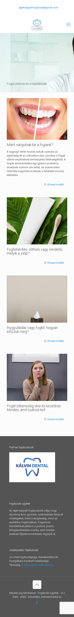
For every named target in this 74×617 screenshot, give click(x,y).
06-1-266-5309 (49, 3)
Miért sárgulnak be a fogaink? (30, 145)
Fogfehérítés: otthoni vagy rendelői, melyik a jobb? (35, 251)
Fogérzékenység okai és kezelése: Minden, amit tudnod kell (34, 408)
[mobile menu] (68, 24)
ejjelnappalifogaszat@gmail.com (38, 7)
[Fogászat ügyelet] (37, 24)
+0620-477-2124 (26, 3)
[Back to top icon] (37, 584)
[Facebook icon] (37, 13)
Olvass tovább (55, 184)
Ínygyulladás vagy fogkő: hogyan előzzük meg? (32, 330)
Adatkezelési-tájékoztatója (37, 564)
